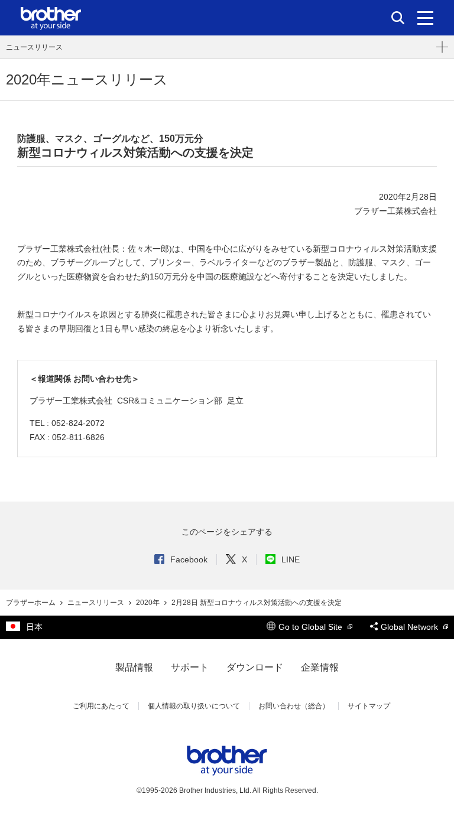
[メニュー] (425, 17)
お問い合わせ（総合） (293, 706)
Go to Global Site (311, 627)
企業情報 (320, 667)
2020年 (148, 602)
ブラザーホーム (31, 602)
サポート (190, 667)
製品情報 (134, 667)
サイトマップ (369, 706)
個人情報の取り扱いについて (194, 706)
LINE (290, 559)
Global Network (410, 627)
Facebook (188, 559)
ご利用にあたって (101, 706)
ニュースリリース (34, 47)
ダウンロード (254, 667)
